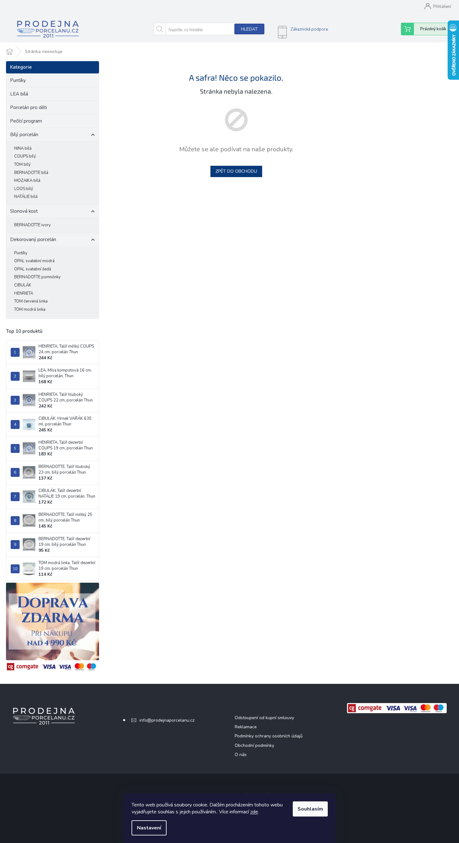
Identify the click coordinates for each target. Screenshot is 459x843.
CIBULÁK (22, 285)
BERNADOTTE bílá (31, 173)
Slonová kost (24, 211)
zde (254, 811)
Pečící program (26, 121)
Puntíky (18, 80)
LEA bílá (19, 94)
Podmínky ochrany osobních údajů (269, 736)
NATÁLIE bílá (26, 196)
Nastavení (149, 827)
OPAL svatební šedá (32, 269)
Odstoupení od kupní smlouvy (264, 718)
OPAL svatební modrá (34, 261)
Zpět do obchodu (236, 171)
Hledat (249, 29)
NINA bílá (23, 148)
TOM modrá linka (29, 309)
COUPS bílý (25, 156)
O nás (241, 755)
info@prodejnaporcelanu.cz (166, 720)
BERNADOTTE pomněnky (37, 277)
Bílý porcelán (24, 134)
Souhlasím (310, 808)
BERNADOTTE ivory (32, 225)
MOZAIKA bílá (27, 180)
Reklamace (246, 727)
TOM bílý (22, 164)
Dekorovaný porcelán (33, 239)
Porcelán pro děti (28, 107)
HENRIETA (23, 293)
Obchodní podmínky (254, 745)
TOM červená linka (31, 301)
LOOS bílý (23, 189)
